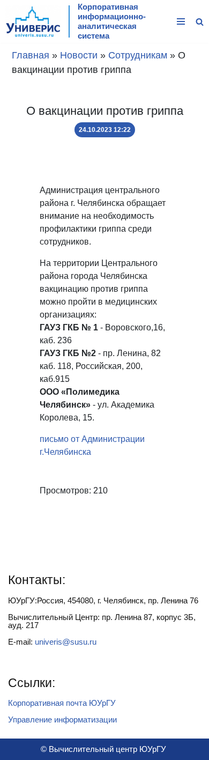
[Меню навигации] (181, 21)
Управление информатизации (62, 719)
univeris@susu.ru (65, 641)
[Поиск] (200, 22)
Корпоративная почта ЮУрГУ (62, 702)
